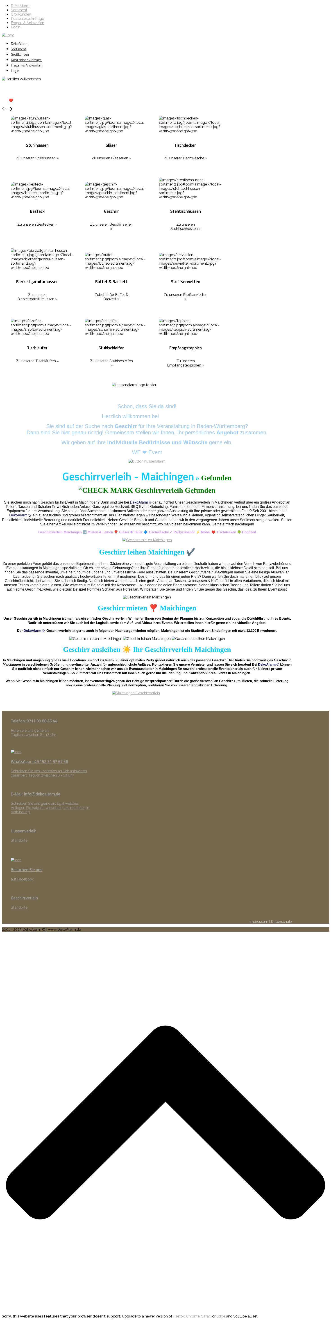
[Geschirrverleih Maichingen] (147, 540)
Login (15, 27)
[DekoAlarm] (8, 35)
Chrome (193, 1316)
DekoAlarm (20, 6)
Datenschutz (281, 921)
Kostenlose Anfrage (27, 18)
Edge (220, 1316)
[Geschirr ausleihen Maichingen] (147, 700)
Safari (206, 1316)
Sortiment (19, 10)
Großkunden (21, 14)
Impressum (258, 921)
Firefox (179, 1316)
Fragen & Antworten (27, 23)
